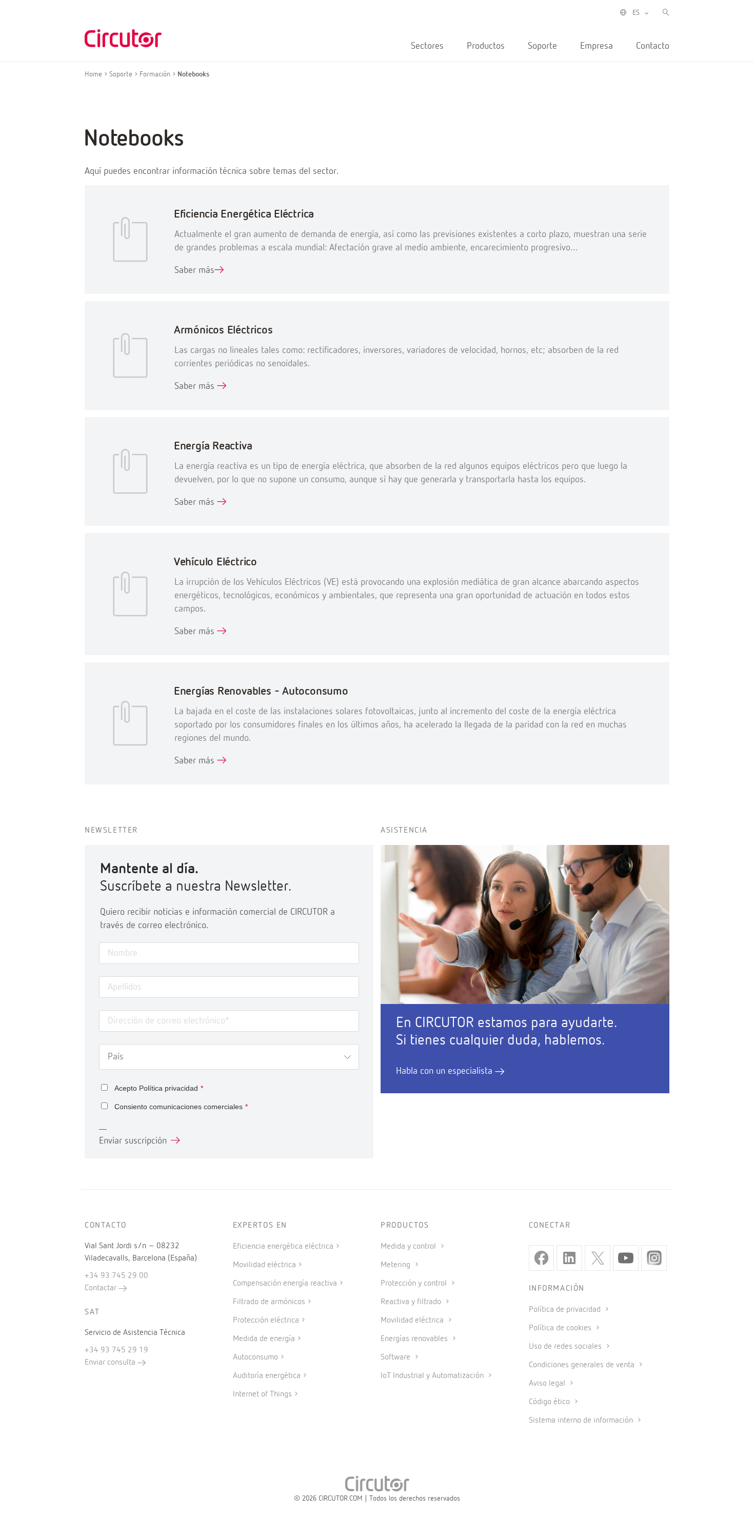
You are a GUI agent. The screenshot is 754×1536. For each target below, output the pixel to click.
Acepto (158, 1088)
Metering (396, 1265)
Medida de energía (264, 1339)
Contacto (652, 46)
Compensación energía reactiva (285, 1283)
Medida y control (409, 1247)
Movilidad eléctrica (264, 1265)
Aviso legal (548, 1384)
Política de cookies (561, 1328)
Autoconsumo (255, 1357)
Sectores (427, 46)
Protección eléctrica (266, 1320)
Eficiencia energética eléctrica (283, 1247)
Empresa (596, 46)
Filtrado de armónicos (269, 1302)
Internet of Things (262, 1394)
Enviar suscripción (133, 1141)
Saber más (194, 270)
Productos (486, 46)
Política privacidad (168, 1088)
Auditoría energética (267, 1376)
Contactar (101, 1288)
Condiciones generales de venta (583, 1365)
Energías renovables (415, 1339)
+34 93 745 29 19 (116, 1350)
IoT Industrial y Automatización (433, 1376)
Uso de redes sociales (566, 1347)
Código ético (550, 1402)
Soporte (542, 46)
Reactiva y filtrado (412, 1302)
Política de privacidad (566, 1310)
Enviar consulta (111, 1362)
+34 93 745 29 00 (116, 1276)
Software (396, 1357)
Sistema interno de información (582, 1420)
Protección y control (415, 1283)
